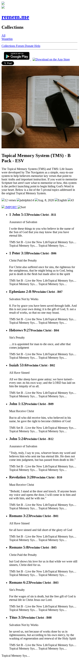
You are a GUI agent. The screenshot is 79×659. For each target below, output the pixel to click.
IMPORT (11, 207)
